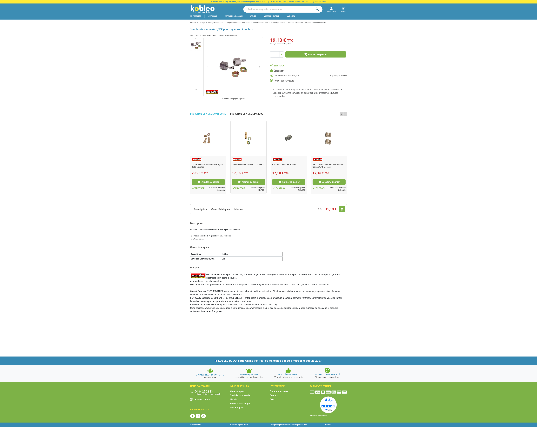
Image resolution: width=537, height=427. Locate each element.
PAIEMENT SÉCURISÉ (320, 386)
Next (345, 114)
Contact (274, 395)
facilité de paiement (288, 375)
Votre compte (237, 391)
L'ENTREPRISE (277, 386)
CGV (272, 399)
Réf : (191, 36)
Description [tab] (200, 209)
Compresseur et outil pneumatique (239, 23)
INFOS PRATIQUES (239, 386)
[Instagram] (198, 416)
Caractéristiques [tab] (220, 209)
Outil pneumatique (261, 23)
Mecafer (212, 36)
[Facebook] (192, 416)
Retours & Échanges (240, 403)
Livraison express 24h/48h (287, 75)
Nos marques (236, 407)
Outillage (201, 23)
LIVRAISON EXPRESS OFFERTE (210, 375)
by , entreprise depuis (238, 2)
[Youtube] (203, 416)
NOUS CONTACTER (200, 386)
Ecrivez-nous (320, 2)
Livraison (234, 399)
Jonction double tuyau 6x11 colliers (248, 164)
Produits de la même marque (246, 114)
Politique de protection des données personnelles (288, 425)
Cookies (328, 425)
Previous (341, 114)
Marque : (205, 36)
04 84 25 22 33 (279, 2)
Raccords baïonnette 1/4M (284, 164)
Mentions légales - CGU (239, 425)
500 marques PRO (249, 375)
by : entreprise (270, 360)
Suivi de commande (240, 395)
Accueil (193, 23)
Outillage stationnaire (215, 23)
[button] (343, 9)
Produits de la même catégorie (208, 114)
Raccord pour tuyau (278, 23)
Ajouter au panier (315, 54)
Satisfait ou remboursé (327, 375)
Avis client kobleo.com (318, 416)
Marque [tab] (238, 209)
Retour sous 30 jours (284, 80)
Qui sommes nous (279, 391)
